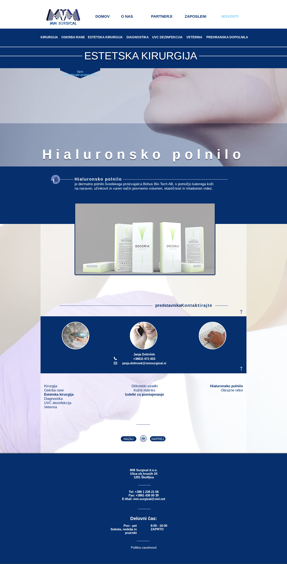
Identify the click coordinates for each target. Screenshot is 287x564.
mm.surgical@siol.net (149, 499)
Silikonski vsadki (144, 386)
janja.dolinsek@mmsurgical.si (144, 363)
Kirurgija (50, 386)
